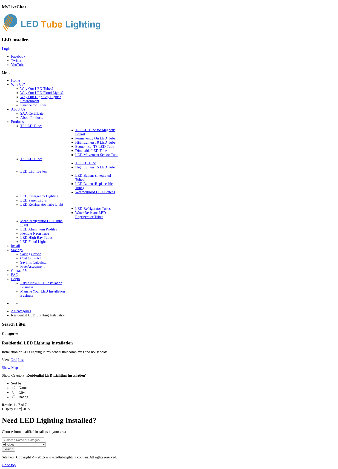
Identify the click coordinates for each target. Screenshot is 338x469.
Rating (23, 397)
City (22, 392)
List (21, 360)
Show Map (10, 368)
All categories (21, 311)
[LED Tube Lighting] (53, 31)
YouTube (17, 65)
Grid (14, 360)
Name (23, 388)
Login (6, 49)
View (6, 360)
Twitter (16, 61)
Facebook (18, 56)
